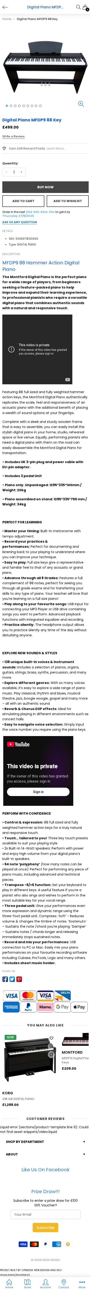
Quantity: (10, 163)
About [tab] (12, 1154)
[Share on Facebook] (5, 979)
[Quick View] (51, 1046)
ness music (51, 1260)
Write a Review (13, 136)
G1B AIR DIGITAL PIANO (18, 1099)
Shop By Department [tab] (25, 1141)
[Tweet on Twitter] (12, 979)
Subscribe (45, 1227)
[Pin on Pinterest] (19, 979)
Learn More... (56, 148)
